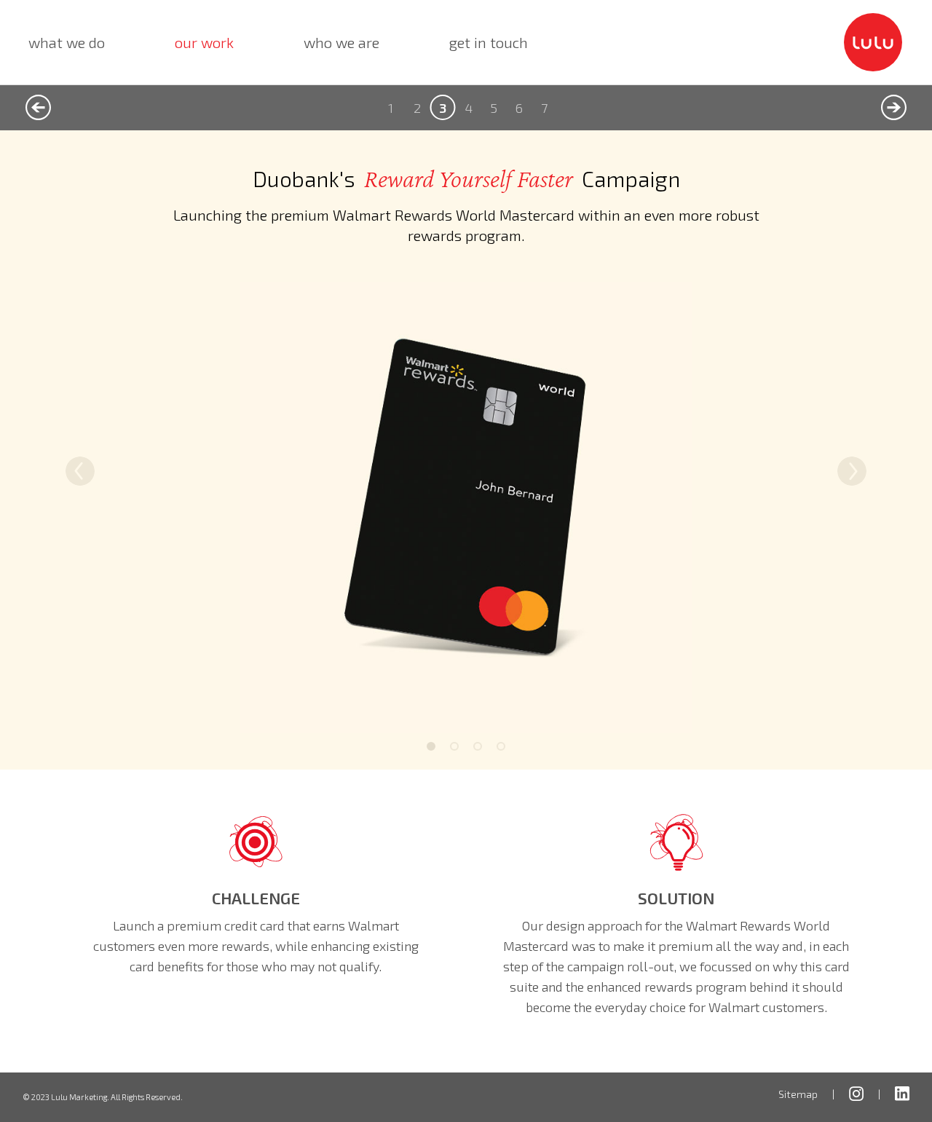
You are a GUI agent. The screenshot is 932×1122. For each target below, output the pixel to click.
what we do (66, 42)
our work (207, 42)
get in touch (488, 42)
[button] (80, 471)
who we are (341, 42)
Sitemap (798, 1094)
